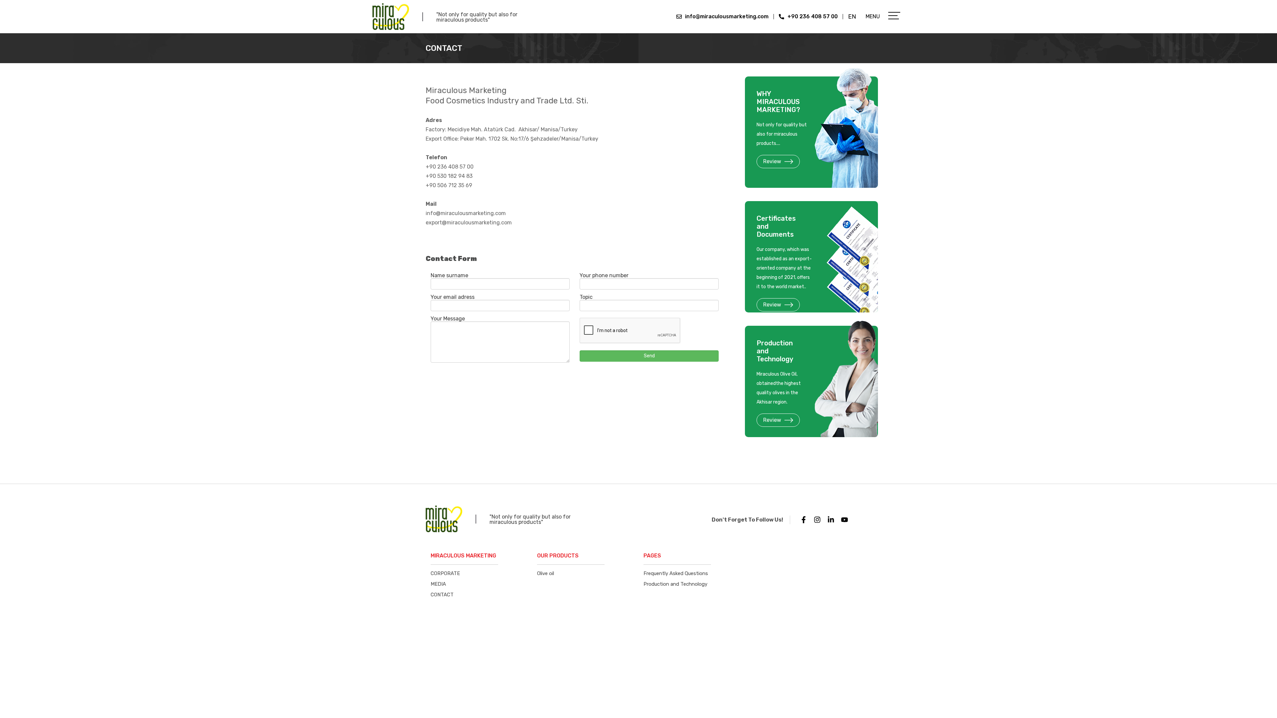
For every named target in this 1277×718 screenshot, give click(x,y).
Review (772, 161)
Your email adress (453, 297)
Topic (586, 297)
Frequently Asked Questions (675, 573)
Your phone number (604, 275)
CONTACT (442, 595)
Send (649, 356)
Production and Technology (675, 584)
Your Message (448, 318)
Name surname (449, 275)
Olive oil (545, 573)
